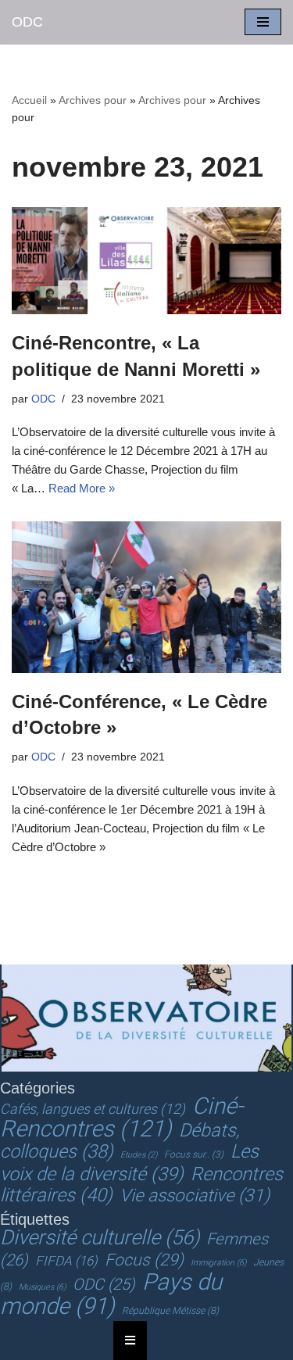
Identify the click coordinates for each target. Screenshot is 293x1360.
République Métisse (170, 1310)
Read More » (81, 488)
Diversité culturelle (99, 1237)
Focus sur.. (193, 1154)
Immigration (218, 1263)
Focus (144, 1259)
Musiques (42, 1287)
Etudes (138, 1155)
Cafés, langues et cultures (92, 1109)
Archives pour (93, 100)
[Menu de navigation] (263, 22)
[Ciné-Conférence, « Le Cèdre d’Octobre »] (146, 597)
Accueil (29, 100)
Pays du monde (111, 1294)
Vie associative (195, 1195)
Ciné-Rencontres (121, 1117)
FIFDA (66, 1261)
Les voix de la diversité (129, 1162)
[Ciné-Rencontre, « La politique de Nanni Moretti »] (146, 260)
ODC (43, 399)
